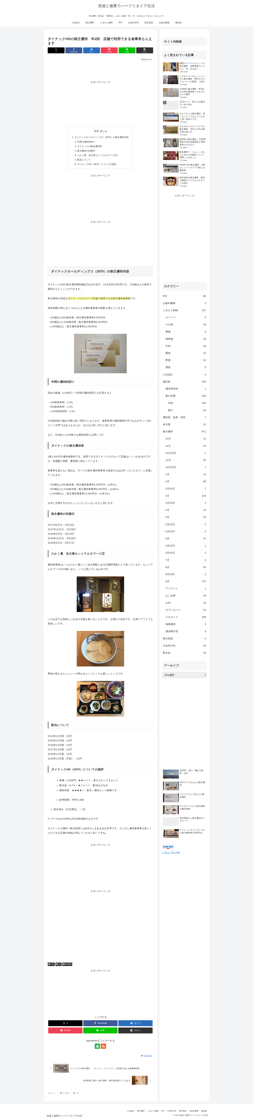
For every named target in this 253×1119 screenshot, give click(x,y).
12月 (52, 964)
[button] (144, 50)
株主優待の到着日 (86, 151)
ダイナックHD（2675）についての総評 (96, 164)
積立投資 (182, 1111)
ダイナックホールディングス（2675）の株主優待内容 (102, 137)
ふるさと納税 (152, 1111)
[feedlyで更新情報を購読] (97, 1046)
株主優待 (68, 964)
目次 (96, 131)
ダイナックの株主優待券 (89, 146)
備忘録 (204, 1111)
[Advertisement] (100, 69)
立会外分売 (171, 1111)
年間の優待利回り (86, 142)
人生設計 (130, 1111)
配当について (84, 160)
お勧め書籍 (193, 1111)
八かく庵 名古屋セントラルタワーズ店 (97, 155)
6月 (59, 964)
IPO (162, 1111)
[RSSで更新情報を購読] (103, 1046)
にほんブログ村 (171, 852)
